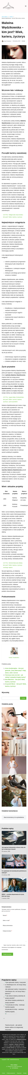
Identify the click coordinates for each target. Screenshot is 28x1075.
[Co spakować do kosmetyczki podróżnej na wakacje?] (14, 861)
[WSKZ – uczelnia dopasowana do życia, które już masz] (14, 885)
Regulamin (19, 1073)
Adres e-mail (6, 920)
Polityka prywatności (11, 1073)
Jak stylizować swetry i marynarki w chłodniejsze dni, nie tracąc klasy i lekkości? (15, 991)
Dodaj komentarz (7, 931)
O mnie (3, 1073)
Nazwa (5, 915)
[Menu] (25, 6)
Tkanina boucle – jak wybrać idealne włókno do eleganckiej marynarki (14, 1027)
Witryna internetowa (7, 925)
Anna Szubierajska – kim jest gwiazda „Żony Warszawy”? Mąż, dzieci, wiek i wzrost (15, 671)
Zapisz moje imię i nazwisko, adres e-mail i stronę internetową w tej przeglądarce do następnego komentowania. (13, 947)
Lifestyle (23, 41)
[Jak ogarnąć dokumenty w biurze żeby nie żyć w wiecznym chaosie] (14, 838)
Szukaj (23, 698)
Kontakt (24, 1073)
